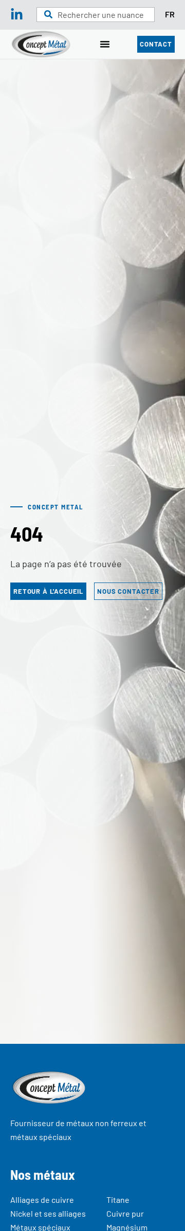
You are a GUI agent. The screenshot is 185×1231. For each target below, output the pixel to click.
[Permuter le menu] (105, 44)
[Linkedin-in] (16, 14)
